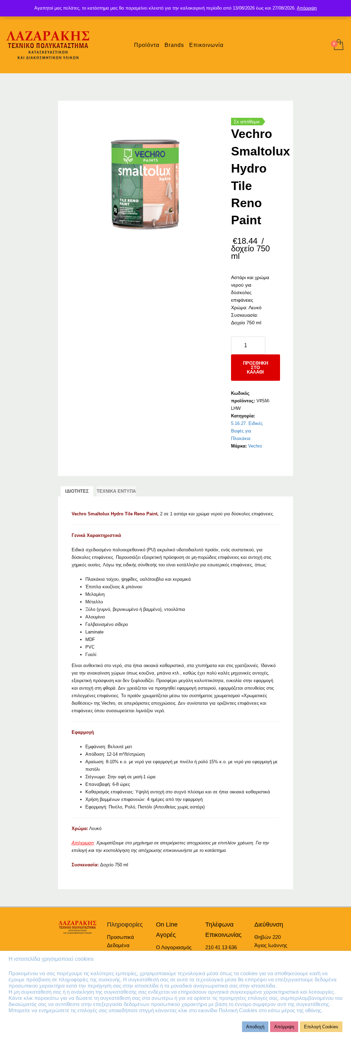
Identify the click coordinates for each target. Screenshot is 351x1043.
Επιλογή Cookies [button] (321, 1026)
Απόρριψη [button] (284, 1026)
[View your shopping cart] (338, 45)
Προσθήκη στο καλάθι (255, 368)
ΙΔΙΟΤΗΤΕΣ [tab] (77, 491)
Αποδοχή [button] (255, 1026)
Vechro (255, 446)
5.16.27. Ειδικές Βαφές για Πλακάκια (247, 431)
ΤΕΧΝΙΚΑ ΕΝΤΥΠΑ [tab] (116, 491)
